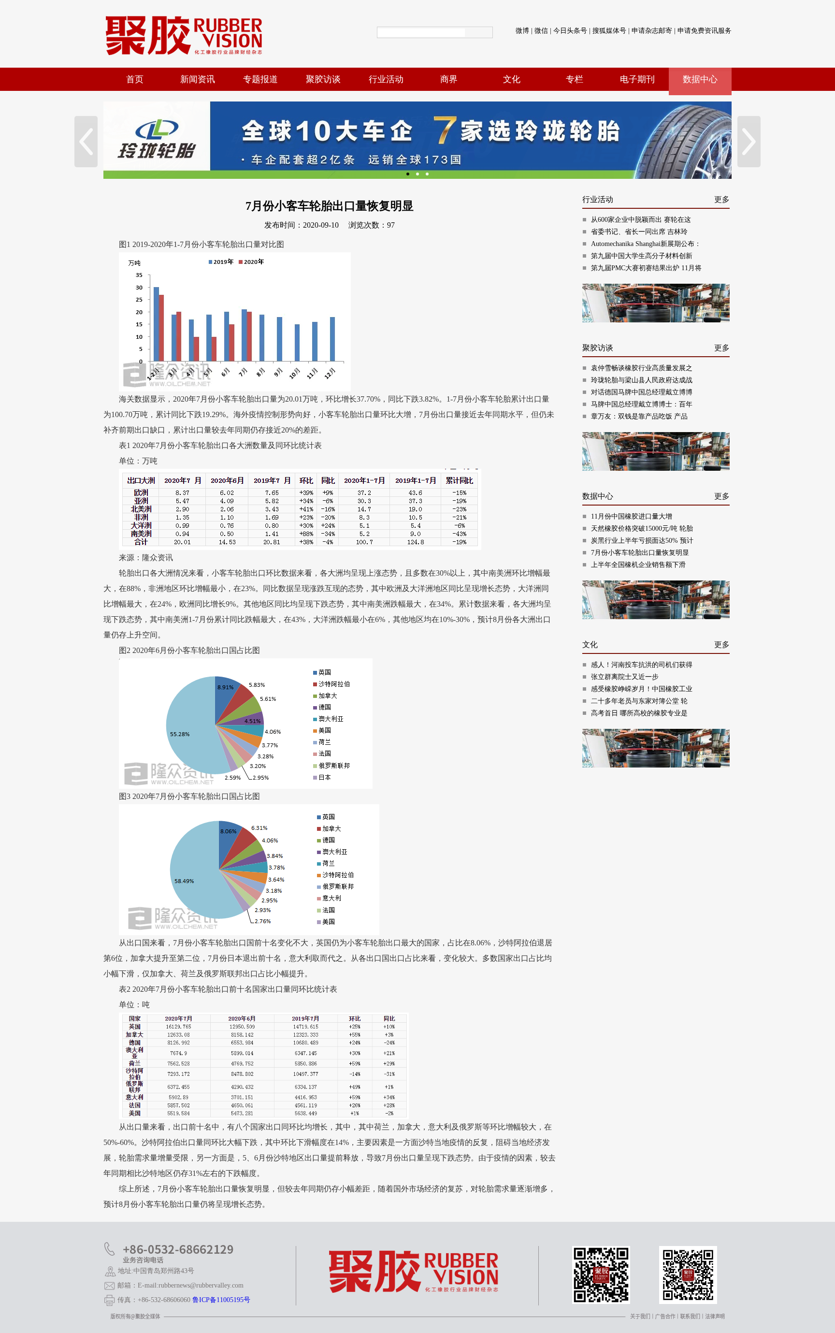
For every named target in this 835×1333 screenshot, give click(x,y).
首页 (135, 79)
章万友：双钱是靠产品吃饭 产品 (639, 416)
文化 (511, 79)
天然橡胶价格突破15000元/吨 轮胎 (642, 528)
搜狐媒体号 (609, 30)
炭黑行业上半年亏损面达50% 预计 (642, 540)
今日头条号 (570, 30)
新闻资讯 (197, 79)
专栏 (574, 79)
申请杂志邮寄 (652, 30)
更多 (722, 199)
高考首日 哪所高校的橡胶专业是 (639, 713)
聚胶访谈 (323, 79)
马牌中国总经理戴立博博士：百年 (641, 404)
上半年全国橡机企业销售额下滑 (638, 564)
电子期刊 (637, 79)
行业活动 (386, 79)
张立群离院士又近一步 (625, 677)
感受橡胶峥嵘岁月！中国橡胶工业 (641, 689)
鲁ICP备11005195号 (221, 1300)
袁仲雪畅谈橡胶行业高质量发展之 (641, 368)
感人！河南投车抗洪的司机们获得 (641, 664)
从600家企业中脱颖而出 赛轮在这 (641, 219)
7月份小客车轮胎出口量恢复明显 (640, 552)
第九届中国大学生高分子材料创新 (641, 256)
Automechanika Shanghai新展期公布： (646, 243)
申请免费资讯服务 (704, 30)
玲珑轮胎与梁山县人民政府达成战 (641, 380)
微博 (522, 30)
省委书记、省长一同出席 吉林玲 (639, 231)
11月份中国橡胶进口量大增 (631, 516)
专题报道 (260, 79)
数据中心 (700, 79)
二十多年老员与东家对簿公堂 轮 (639, 701)
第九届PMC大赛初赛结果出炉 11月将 (646, 268)
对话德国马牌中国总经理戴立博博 (641, 392)
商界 (449, 79)
